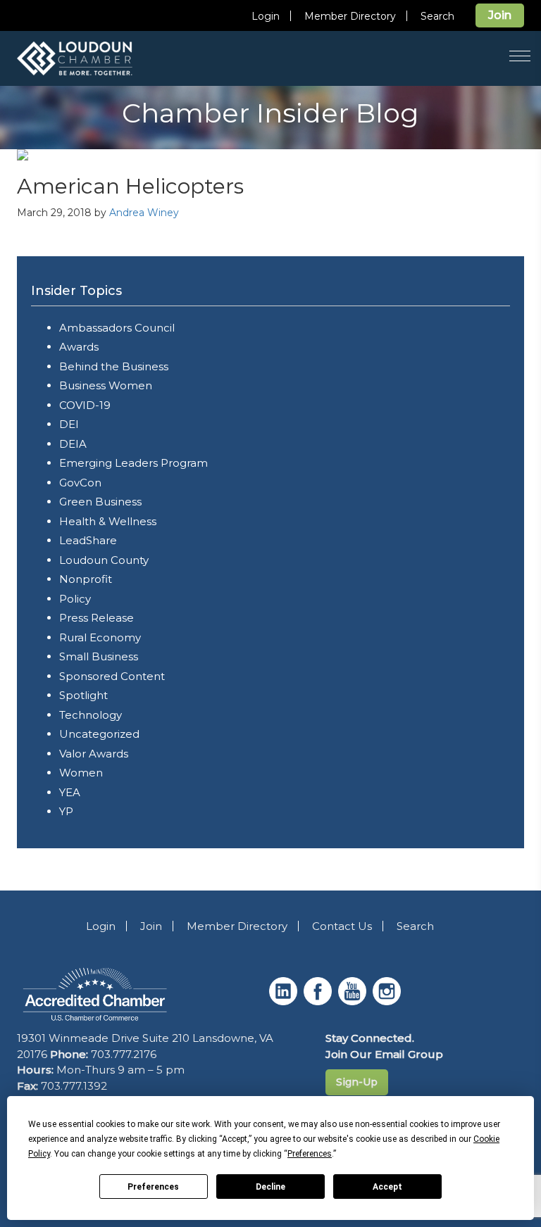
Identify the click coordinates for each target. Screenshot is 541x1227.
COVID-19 (85, 405)
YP (66, 811)
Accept (387, 1187)
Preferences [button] (309, 1154)
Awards (79, 346)
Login (265, 16)
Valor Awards (93, 753)
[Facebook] (319, 1001)
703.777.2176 (123, 1054)
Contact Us (342, 926)
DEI (69, 424)
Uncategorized (99, 734)
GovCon (80, 482)
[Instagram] (388, 1001)
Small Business (98, 656)
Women (81, 772)
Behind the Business (113, 366)
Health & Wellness (107, 521)
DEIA (73, 444)
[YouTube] (354, 1001)
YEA (69, 792)
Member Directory (350, 16)
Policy (75, 598)
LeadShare (88, 540)
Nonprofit (85, 579)
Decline (270, 1187)
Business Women (105, 385)
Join (499, 15)
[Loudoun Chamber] (94, 58)
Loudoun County (104, 560)
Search (437, 16)
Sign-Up (357, 1082)
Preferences (153, 1187)
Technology (90, 715)
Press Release (96, 617)
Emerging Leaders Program (133, 463)
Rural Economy (100, 637)
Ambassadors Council (117, 327)
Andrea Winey (144, 212)
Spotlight (83, 695)
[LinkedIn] (285, 1001)
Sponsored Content (112, 676)
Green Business (100, 501)
